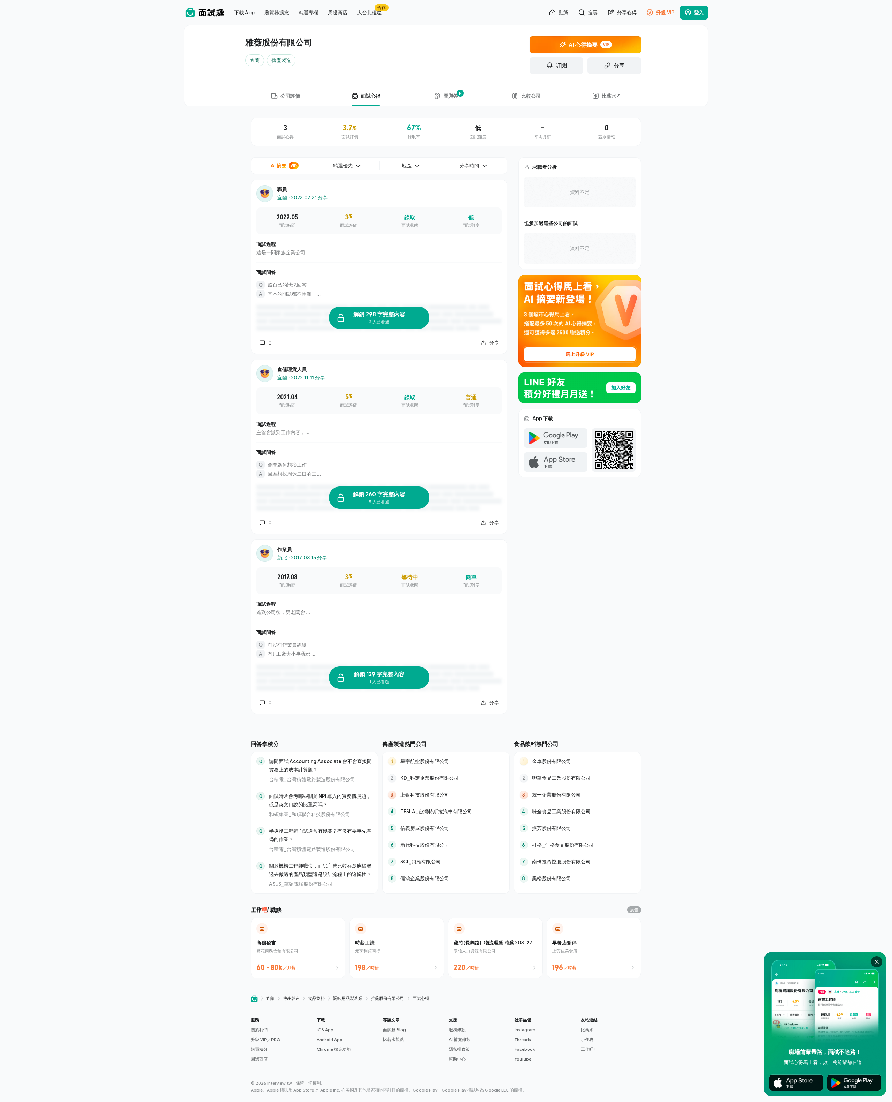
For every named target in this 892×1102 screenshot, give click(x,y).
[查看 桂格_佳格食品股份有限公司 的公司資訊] (577, 845)
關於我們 (259, 1029)
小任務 (587, 1039)
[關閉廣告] (876, 961)
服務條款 (457, 1029)
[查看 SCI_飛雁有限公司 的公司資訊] (446, 861)
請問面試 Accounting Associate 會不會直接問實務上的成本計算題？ (320, 765)
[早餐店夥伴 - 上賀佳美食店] (594, 948)
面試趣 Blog (394, 1029)
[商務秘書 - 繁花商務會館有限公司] (298, 948)
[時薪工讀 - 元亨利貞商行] (396, 948)
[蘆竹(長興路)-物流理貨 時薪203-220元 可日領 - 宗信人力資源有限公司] (495, 948)
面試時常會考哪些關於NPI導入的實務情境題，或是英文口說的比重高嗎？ (320, 800)
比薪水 (587, 1029)
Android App (330, 1039)
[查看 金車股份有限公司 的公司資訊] (577, 761)
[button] (281, 1039)
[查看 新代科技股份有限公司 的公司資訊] (446, 845)
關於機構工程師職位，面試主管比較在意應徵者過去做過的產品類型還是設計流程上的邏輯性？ (320, 870)
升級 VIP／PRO (265, 1039)
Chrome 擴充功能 (334, 1049)
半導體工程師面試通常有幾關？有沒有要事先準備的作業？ (320, 835)
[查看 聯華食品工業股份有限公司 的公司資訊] (577, 778)
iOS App (325, 1029)
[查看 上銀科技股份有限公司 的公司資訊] (446, 794)
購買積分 (259, 1049)
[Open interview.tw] (254, 998)
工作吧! (588, 1049)
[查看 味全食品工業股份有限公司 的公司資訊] (577, 811)
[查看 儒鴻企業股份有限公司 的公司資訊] (446, 878)
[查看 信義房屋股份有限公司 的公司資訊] (446, 828)
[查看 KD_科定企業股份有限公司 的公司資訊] (446, 778)
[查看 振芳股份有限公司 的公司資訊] (577, 828)
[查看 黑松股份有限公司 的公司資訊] (577, 878)
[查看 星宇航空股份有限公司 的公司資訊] (446, 761)
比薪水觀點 (393, 1039)
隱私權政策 (459, 1049)
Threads (523, 1039)
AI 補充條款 (459, 1039)
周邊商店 (259, 1059)
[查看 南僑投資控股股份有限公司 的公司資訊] (577, 861)
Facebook (525, 1049)
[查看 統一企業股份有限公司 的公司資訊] (577, 794)
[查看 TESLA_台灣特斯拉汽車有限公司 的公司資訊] (446, 811)
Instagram (525, 1029)
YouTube (523, 1059)
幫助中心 (457, 1059)
